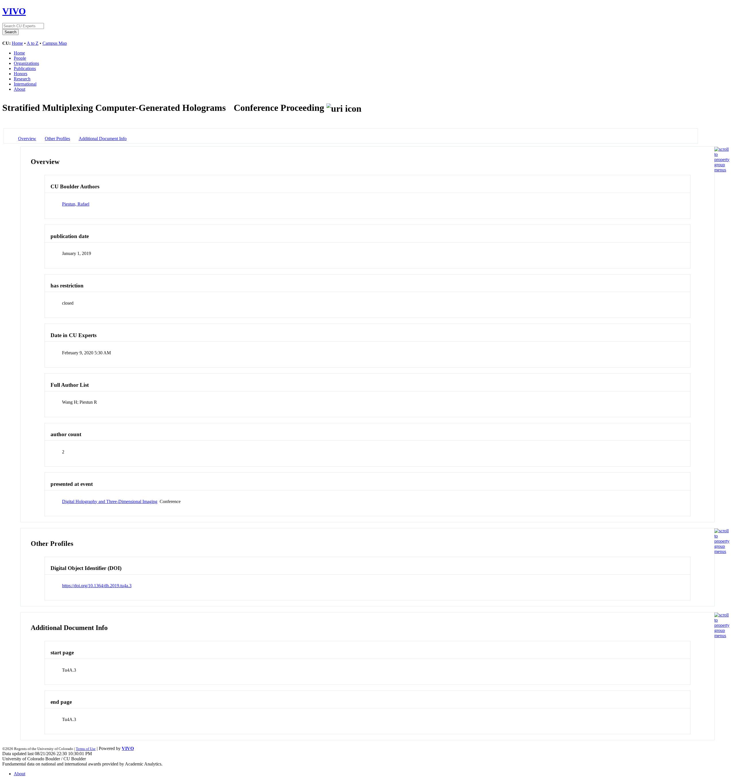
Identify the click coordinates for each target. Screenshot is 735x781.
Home (17, 43)
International (25, 84)
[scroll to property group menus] (722, 169)
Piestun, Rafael (75, 204)
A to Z (32, 43)
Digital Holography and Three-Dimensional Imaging (109, 501)
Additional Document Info (103, 138)
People (20, 58)
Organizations (26, 63)
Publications (25, 68)
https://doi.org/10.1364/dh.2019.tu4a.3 (96, 585)
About (19, 89)
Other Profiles (57, 138)
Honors (20, 73)
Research (22, 78)
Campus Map (54, 43)
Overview (27, 138)
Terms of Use (86, 749)
